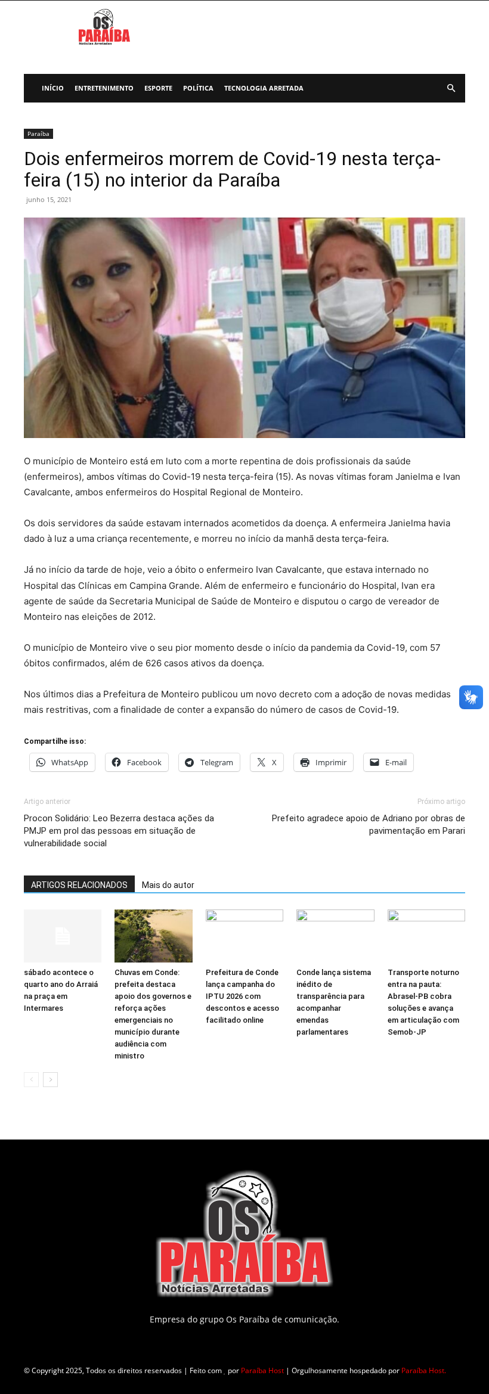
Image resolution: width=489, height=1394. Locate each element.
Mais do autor (168, 885)
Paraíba (38, 133)
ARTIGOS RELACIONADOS (79, 885)
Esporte (158, 87)
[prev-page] (31, 1079)
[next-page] (50, 1079)
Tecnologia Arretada (264, 87)
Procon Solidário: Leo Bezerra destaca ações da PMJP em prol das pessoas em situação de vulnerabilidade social (119, 831)
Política (198, 87)
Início (53, 87)
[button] (451, 88)
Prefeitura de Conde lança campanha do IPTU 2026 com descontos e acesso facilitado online (242, 996)
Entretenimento (104, 87)
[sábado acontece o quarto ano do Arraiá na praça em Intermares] (62, 936)
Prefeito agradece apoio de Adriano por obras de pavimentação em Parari (368, 824)
